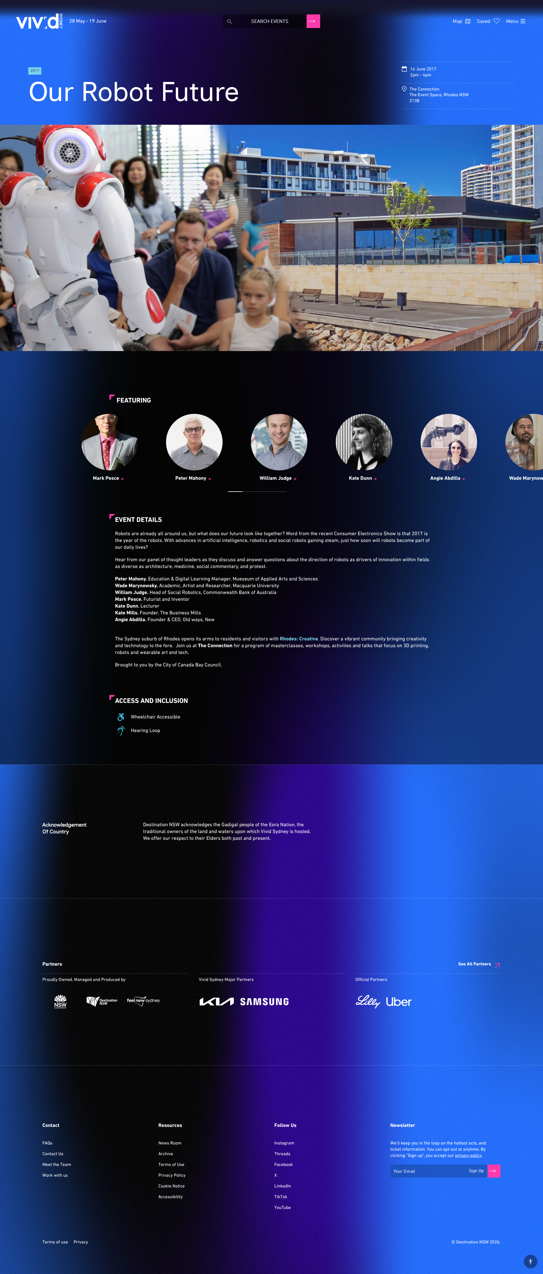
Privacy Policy (172, 1175)
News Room (170, 1143)
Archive (165, 1154)
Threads (282, 1154)
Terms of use (55, 1242)
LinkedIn (282, 1186)
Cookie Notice (171, 1186)
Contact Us (52, 1154)
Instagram (284, 1143)
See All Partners (474, 964)
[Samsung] (264, 1002)
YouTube (282, 1208)
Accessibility (170, 1197)
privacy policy (468, 1156)
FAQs (47, 1143)
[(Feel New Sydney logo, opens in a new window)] (143, 1002)
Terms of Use (171, 1165)
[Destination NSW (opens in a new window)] (102, 1002)
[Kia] (217, 1002)
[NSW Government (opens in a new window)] (60, 1002)
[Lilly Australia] (368, 1002)
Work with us (55, 1175)
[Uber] (398, 1002)
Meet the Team (56, 1165)
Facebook (283, 1165)
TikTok (280, 1197)
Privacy (81, 1242)
